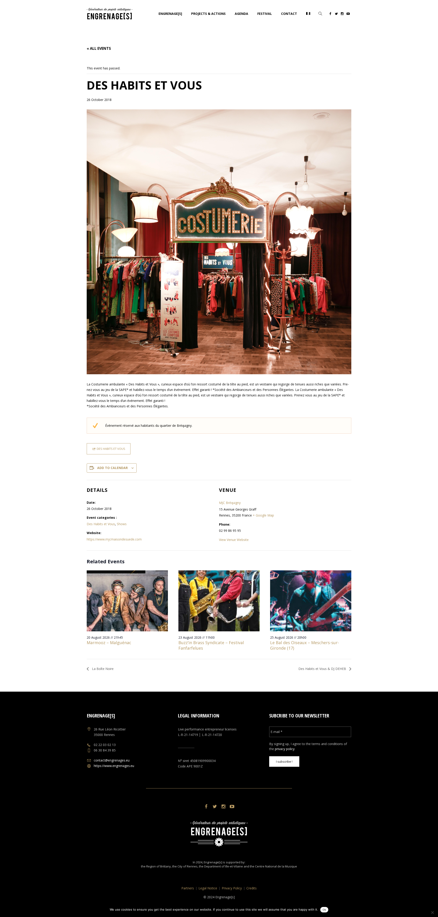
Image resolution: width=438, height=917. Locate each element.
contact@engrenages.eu (112, 760)
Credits (251, 888)
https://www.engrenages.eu (114, 766)
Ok (324, 909)
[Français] (308, 13)
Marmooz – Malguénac (109, 642)
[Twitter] (336, 14)
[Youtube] (348, 14)
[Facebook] (330, 14)
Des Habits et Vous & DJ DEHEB (322, 669)
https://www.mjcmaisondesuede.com (114, 539)
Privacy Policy (232, 888)
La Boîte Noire (102, 669)
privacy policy (285, 749)
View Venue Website (234, 540)
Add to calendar (112, 468)
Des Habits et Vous (101, 524)
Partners (187, 888)
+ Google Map (263, 515)
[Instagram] (342, 14)
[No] (432, 912)
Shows (122, 524)
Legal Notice (207, 888)
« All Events (99, 48)
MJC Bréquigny (230, 503)
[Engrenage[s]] (219, 833)
